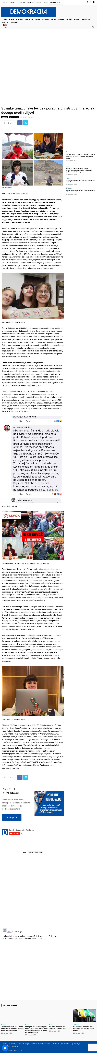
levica (31, 852)
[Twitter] (90, 2)
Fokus (4, 117)
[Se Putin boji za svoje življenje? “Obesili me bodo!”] (60, 1015)
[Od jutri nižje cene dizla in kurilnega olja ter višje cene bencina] (84, 1015)
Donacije (15, 1046)
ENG (5, 27)
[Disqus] (33, 891)
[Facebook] (87, 2)
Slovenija (14, 117)
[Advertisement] (48, 54)
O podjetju (13, 1044)
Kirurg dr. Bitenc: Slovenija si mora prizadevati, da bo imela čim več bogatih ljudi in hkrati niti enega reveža (79, 170)
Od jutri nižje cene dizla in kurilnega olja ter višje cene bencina (83, 1029)
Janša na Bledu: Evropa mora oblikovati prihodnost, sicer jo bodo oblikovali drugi (80, 156)
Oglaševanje (75, 1044)
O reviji (4, 1044)
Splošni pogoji (24, 1044)
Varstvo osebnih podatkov (41, 1044)
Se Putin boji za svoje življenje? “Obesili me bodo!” (80, 181)
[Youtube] (93, 2)
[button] (93, 26)
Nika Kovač (38, 852)
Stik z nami (65, 1044)
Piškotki (56, 1044)
